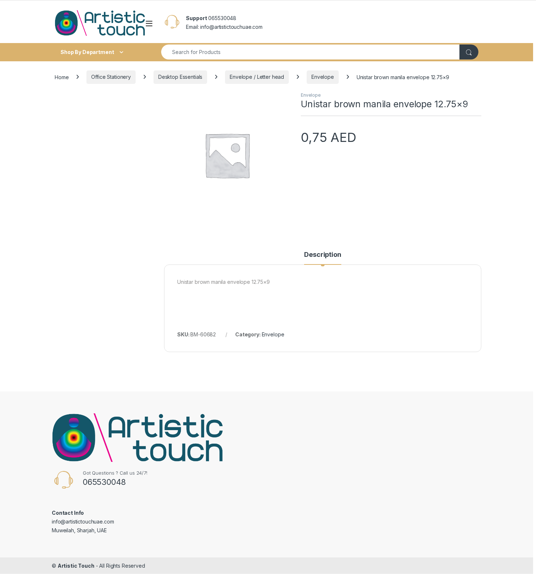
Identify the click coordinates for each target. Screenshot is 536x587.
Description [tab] (322, 254)
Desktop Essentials (180, 77)
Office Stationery (111, 77)
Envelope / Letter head (257, 77)
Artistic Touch (76, 566)
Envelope (322, 77)
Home (62, 77)
